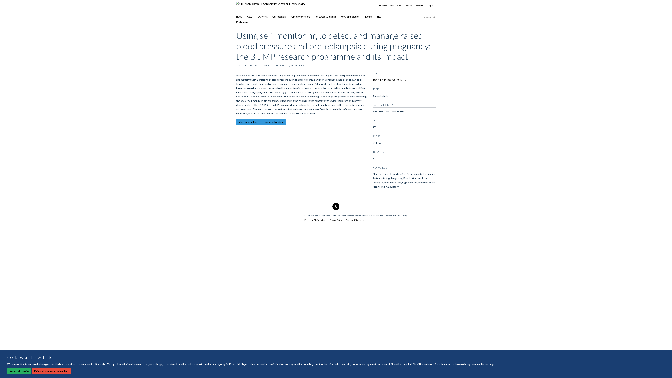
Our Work (263, 16)
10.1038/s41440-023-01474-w (389, 80)
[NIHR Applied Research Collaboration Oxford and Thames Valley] (270, 2)
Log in (430, 6)
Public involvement (300, 16)
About (250, 16)
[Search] (434, 17)
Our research (279, 16)
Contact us (420, 6)
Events (368, 16)
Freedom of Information (315, 220)
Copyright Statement (355, 220)
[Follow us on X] (336, 206)
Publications (242, 22)
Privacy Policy (336, 220)
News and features (350, 16)
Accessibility (395, 6)
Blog (379, 16)
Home (239, 16)
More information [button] (248, 121)
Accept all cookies (19, 371)
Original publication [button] (273, 121)
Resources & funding (325, 16)
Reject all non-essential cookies (51, 371)
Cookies (408, 6)
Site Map (383, 6)
